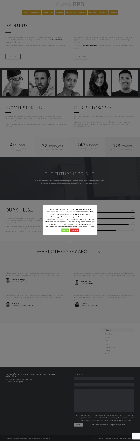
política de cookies (86, 227)
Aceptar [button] (65, 230)
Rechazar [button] (75, 230)
